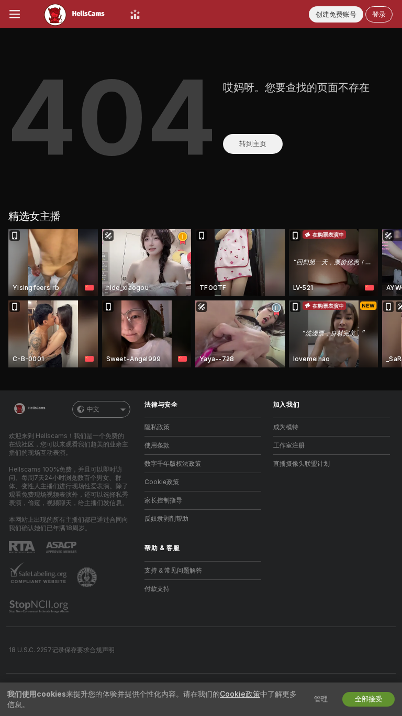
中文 (93, 409)
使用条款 (157, 445)
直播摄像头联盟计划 (301, 463)
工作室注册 (289, 445)
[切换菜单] (14, 14)
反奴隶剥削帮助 (166, 518)
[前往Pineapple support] (88, 577)
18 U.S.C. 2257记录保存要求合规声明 (62, 650)
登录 (379, 14)
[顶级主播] (135, 14)
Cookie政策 (161, 482)
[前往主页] (75, 14)
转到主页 (252, 144)
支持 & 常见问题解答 (173, 570)
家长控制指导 (163, 500)
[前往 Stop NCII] (40, 606)
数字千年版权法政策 (172, 463)
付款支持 (157, 588)
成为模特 (285, 427)
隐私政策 (157, 427)
